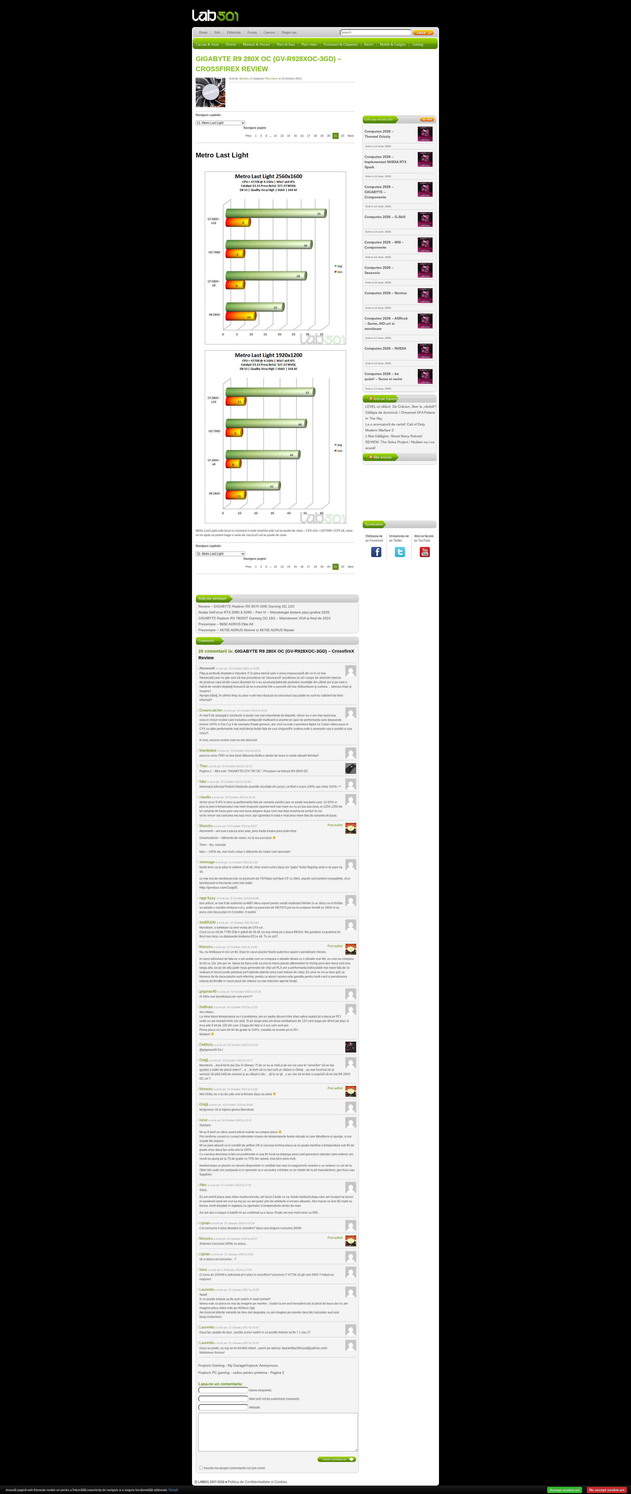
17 (308, 135)
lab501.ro (218, 17)
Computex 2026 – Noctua (386, 293)
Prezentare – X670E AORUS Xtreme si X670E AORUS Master (246, 630)
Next (350, 135)
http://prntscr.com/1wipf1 (218, 887)
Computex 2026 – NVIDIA (385, 348)
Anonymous (268, 1365)
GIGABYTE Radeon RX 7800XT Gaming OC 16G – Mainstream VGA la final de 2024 (264, 618)
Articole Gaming (385, 399)
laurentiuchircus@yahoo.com (304, 1348)
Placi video (309, 44)
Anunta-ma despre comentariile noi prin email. (235, 1468)
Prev (248, 135)
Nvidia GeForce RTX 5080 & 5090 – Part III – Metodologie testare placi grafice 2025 (264, 612)
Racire (368, 44)
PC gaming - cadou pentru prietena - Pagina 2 (248, 1373)
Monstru (244, 78)
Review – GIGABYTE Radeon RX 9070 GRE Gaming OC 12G (246, 606)
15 (295, 135)
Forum (252, 32)
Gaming (417, 44)
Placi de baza (286, 44)
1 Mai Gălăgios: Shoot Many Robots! (393, 436)
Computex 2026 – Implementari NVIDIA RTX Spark (385, 162)
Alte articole (382, 457)
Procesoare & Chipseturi (341, 44)
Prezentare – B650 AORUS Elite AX (225, 624)
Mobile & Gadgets (392, 44)
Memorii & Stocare (256, 44)
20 (328, 135)
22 (342, 135)
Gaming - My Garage (228, 1365)
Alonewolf (206, 668)
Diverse (231, 44)
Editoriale (234, 32)
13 (281, 135)
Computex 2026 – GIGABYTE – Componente (379, 192)
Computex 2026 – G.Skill (385, 217)
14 (288, 135)
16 (301, 135)
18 (315, 135)
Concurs (269, 32)
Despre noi (289, 32)
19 (321, 135)
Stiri (217, 32)
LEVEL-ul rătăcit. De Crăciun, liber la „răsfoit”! (400, 406)
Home (203, 32)
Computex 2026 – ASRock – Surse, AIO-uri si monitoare (386, 323)
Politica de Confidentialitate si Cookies (257, 1482)
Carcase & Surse (207, 44)
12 (275, 135)
